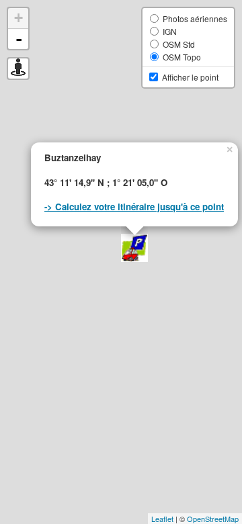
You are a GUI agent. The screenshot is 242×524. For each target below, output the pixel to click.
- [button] (19, 39)
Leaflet (162, 518)
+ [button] (18, 17)
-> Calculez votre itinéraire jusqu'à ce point (134, 206)
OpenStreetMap (213, 518)
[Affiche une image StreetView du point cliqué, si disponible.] (18, 68)
